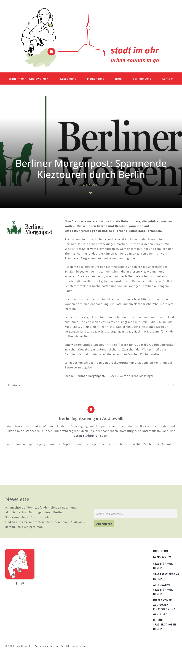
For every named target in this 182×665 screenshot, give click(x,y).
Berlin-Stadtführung (87, 435)
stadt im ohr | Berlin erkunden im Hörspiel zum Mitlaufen (52, 646)
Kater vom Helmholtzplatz (100, 248)
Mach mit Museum (146, 331)
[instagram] (23, 583)
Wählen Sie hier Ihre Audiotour (154, 444)
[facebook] (16, 583)
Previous (14, 385)
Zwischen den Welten (137, 349)
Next (171, 385)
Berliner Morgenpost (90, 376)
